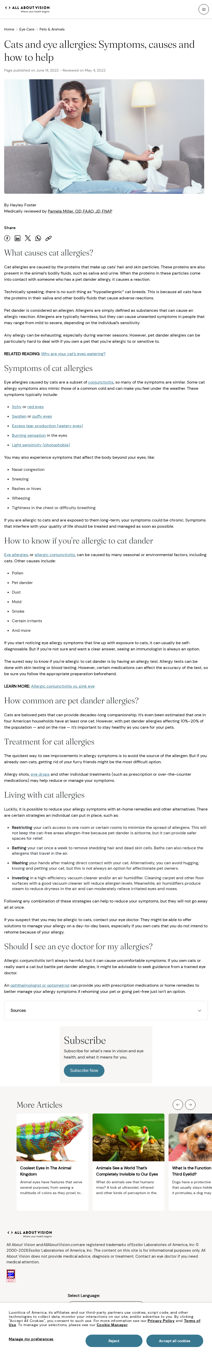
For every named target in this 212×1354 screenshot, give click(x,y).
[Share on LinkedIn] (17, 238)
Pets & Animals (52, 29)
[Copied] (49, 238)
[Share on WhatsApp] (38, 238)
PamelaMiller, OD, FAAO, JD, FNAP (80, 211)
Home (9, 29)
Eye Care (26, 29)
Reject (114, 1341)
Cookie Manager (112, 1325)
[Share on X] (28, 238)
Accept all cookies (174, 1341)
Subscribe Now (84, 1070)
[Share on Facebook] (7, 238)
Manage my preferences (31, 1339)
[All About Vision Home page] (27, 8)
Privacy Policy (161, 1321)
